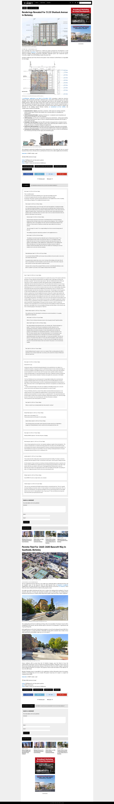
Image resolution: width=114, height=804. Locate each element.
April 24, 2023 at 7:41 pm (33, 348)
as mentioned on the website (57, 107)
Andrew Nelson (35, 582)
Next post (49, 178)
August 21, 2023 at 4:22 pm (33, 483)
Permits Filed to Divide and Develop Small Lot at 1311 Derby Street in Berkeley (51, 541)
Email (24, 517)
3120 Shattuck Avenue (28, 166)
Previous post (42, 178)
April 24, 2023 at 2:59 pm (35, 412)
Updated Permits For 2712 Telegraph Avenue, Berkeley (62, 540)
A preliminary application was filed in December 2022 (36, 98)
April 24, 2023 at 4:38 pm (38, 322)
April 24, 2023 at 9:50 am (32, 191)
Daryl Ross (57, 689)
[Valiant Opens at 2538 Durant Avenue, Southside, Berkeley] (39, 536)
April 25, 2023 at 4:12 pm (33, 456)
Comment (25, 505)
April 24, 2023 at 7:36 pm (33, 402)
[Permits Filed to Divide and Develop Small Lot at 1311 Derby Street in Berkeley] (51, 536)
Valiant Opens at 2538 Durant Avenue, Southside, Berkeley (38, 540)
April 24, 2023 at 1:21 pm (33, 275)
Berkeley (33, 52)
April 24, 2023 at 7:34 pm (32, 432)
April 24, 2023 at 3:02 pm (37, 420)
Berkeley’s (60, 585)
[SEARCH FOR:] (85, 2)
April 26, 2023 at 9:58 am (33, 475)
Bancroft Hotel (48, 689)
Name (24, 514)
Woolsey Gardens (27, 169)
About (36, 2)
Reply (39, 191)
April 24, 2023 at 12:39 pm (33, 204)
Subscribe (42, 2)
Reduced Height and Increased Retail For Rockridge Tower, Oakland (26, 752)
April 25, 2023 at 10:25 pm (38, 253)
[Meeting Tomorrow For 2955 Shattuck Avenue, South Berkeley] (27, 536)
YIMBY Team (25, 49)
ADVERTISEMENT (45, 793)
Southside (65, 585)
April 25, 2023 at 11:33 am (36, 441)
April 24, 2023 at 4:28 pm (36, 217)
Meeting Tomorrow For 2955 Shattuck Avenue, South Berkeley (27, 540)
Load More (45, 797)
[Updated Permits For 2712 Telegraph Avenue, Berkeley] (62, 536)
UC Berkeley (62, 586)
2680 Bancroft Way (38, 689)
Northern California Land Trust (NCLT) (44, 166)
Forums (48, 2)
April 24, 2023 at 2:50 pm (37, 310)
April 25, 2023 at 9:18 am (35, 235)
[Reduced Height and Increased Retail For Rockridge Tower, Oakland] (27, 747)
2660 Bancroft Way (27, 689)
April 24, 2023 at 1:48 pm (32, 362)
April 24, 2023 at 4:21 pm (35, 317)
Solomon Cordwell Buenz (60, 166)
